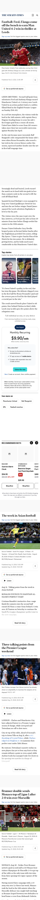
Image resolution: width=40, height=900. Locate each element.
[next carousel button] (35, 820)
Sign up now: (6, 36)
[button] (33, 15)
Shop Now (9, 486)
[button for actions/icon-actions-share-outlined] (35, 80)
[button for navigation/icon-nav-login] (33, 15)
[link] (13, 15)
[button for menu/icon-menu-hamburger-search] (37, 15)
